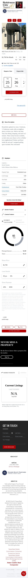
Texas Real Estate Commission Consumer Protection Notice (14, 551)
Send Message (9, 447)
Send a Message (14, 466)
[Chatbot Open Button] (23, 573)
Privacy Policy (10, 573)
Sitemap (19, 576)
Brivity (12, 569)
